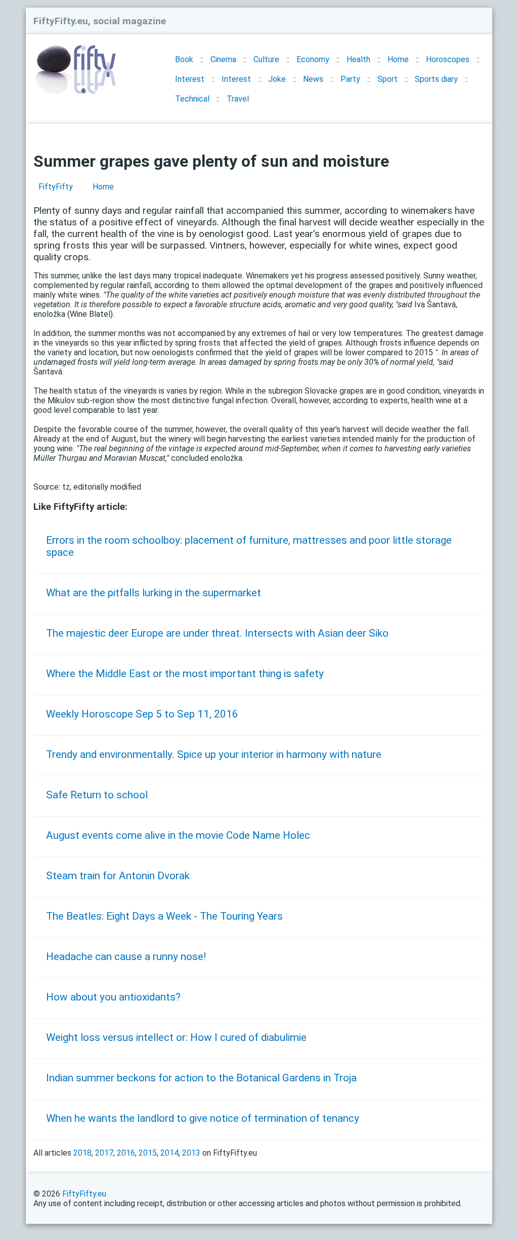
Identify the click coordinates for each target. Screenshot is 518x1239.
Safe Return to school (97, 795)
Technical (192, 99)
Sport (387, 79)
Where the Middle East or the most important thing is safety (185, 674)
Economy (312, 59)
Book (184, 59)
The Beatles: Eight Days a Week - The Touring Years (164, 916)
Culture (266, 59)
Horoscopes (447, 59)
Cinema (223, 59)
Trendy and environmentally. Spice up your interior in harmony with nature (213, 754)
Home (398, 59)
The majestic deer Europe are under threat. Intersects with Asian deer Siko (217, 633)
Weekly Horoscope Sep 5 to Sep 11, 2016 (142, 714)
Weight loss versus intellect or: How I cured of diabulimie (176, 1037)
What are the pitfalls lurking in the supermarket (153, 593)
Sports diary (436, 79)
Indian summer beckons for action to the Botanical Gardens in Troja (201, 1078)
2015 (148, 1153)
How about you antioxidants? (113, 997)
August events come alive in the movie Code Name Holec (178, 835)
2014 (169, 1153)
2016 (126, 1153)
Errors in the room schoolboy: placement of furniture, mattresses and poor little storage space (249, 546)
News (313, 79)
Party (350, 79)
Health (358, 59)
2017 (104, 1153)
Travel (238, 99)
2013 (191, 1153)
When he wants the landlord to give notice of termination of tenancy (202, 1118)
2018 (82, 1153)
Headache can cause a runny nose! (126, 956)
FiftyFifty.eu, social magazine (99, 21)
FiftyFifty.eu (84, 1194)
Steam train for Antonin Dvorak (118, 876)
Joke (277, 79)
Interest (189, 79)
